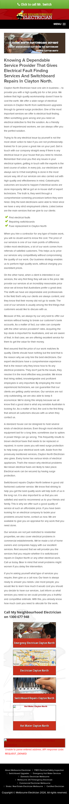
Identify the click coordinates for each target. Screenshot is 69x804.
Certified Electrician (55, 786)
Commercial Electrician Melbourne (34, 783)
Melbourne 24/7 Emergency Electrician (34, 780)
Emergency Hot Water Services (47, 773)
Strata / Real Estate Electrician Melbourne (24, 786)
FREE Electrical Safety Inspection (49, 770)
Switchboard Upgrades (19, 773)
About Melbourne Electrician (18, 770)
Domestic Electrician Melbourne (35, 776)
